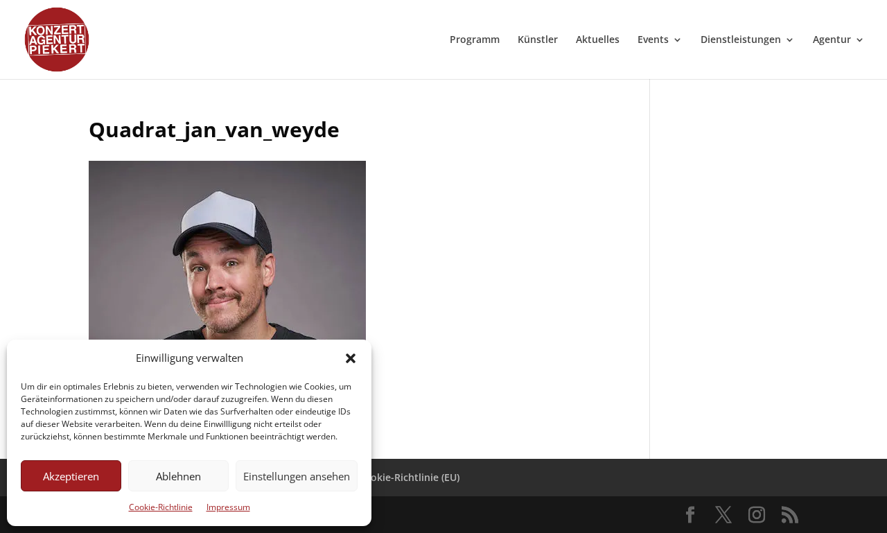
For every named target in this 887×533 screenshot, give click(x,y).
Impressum (228, 507)
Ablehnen (178, 476)
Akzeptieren (71, 476)
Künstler (538, 40)
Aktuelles (598, 40)
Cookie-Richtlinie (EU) (408, 477)
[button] (351, 358)
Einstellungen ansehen (296, 476)
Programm (475, 40)
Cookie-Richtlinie (161, 507)
